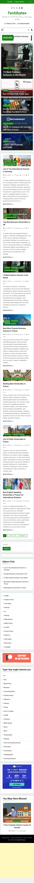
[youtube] (21, 8)
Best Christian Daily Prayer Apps (16, 94)
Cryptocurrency (9, 599)
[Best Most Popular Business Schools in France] (17, 61)
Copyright (7, 647)
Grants (6, 707)
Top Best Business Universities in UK (15, 574)
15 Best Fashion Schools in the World (15, 578)
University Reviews (10, 164)
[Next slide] (31, 2)
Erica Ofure (8, 175)
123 (22, 535)
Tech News (7, 603)
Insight (5, 90)
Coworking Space (9, 691)
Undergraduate (8, 754)
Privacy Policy (8, 631)
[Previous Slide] (28, 2)
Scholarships (8, 735)
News (5, 727)
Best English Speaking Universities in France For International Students (13, 495)
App (5, 679)
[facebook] (12, 8)
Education (14, 68)
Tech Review (7, 106)
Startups (6, 739)
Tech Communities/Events (12, 743)
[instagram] (14, 8)
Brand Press (7, 683)
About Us (7, 635)
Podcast (7, 607)
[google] (19, 8)
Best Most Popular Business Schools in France (15, 2)
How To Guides (8, 123)
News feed (7, 643)
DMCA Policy (8, 623)
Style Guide (7, 639)
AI (5, 611)
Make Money (8, 619)
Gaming (6, 615)
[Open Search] (28, 30)
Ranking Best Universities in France (15, 588)
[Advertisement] (17, 861)
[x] (16, 8)
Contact (6, 627)
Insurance (7, 719)
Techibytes (17, 13)
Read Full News (7, 204)
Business (6, 68)
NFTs (5, 731)
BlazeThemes (21, 840)
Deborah (12, 831)
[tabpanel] (17, 817)
